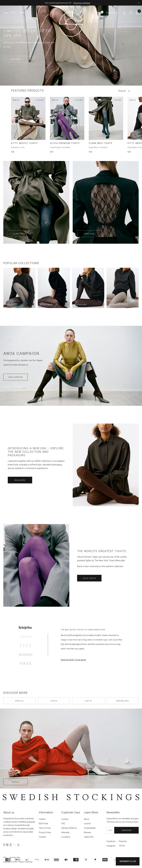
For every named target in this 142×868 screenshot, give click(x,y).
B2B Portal (43, 823)
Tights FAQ (88, 837)
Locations (65, 837)
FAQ (63, 823)
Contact (64, 819)
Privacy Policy (45, 832)
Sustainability (90, 828)
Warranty (65, 832)
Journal (87, 823)
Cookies (42, 837)
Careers (42, 819)
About (86, 819)
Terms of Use (45, 828)
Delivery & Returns (69, 828)
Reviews (87, 832)
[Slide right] (137, 120)
